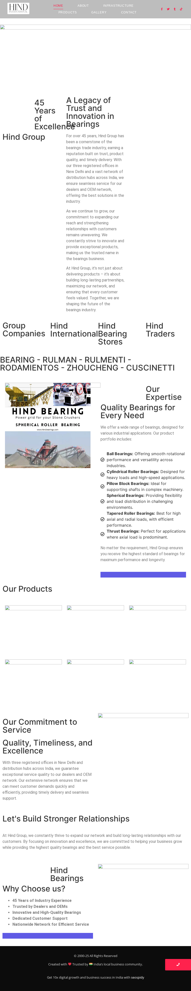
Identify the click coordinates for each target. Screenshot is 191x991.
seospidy (137, 977)
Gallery (99, 12)
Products (67, 12)
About (83, 5)
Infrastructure (118, 5)
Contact (129, 12)
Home (58, 5)
